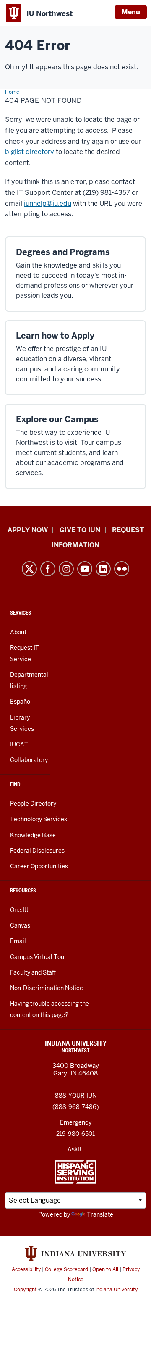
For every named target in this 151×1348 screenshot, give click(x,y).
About (18, 632)
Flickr (121, 568)
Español (21, 701)
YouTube (84, 568)
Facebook (47, 568)
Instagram (66, 568)
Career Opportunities (39, 866)
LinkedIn (103, 568)
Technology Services (38, 819)
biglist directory (29, 151)
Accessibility (26, 1269)
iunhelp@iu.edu (47, 203)
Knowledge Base (33, 835)
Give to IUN (80, 530)
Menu (131, 12)
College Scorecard (66, 1269)
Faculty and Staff (33, 972)
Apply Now (28, 530)
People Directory (33, 803)
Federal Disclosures (37, 850)
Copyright (25, 1289)
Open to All (105, 1269)
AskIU (76, 1149)
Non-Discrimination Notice (46, 988)
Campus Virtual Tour (38, 957)
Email (18, 941)
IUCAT (19, 744)
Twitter (29, 568)
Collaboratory (29, 760)
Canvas (20, 925)
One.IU (19, 910)
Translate (100, 1214)
